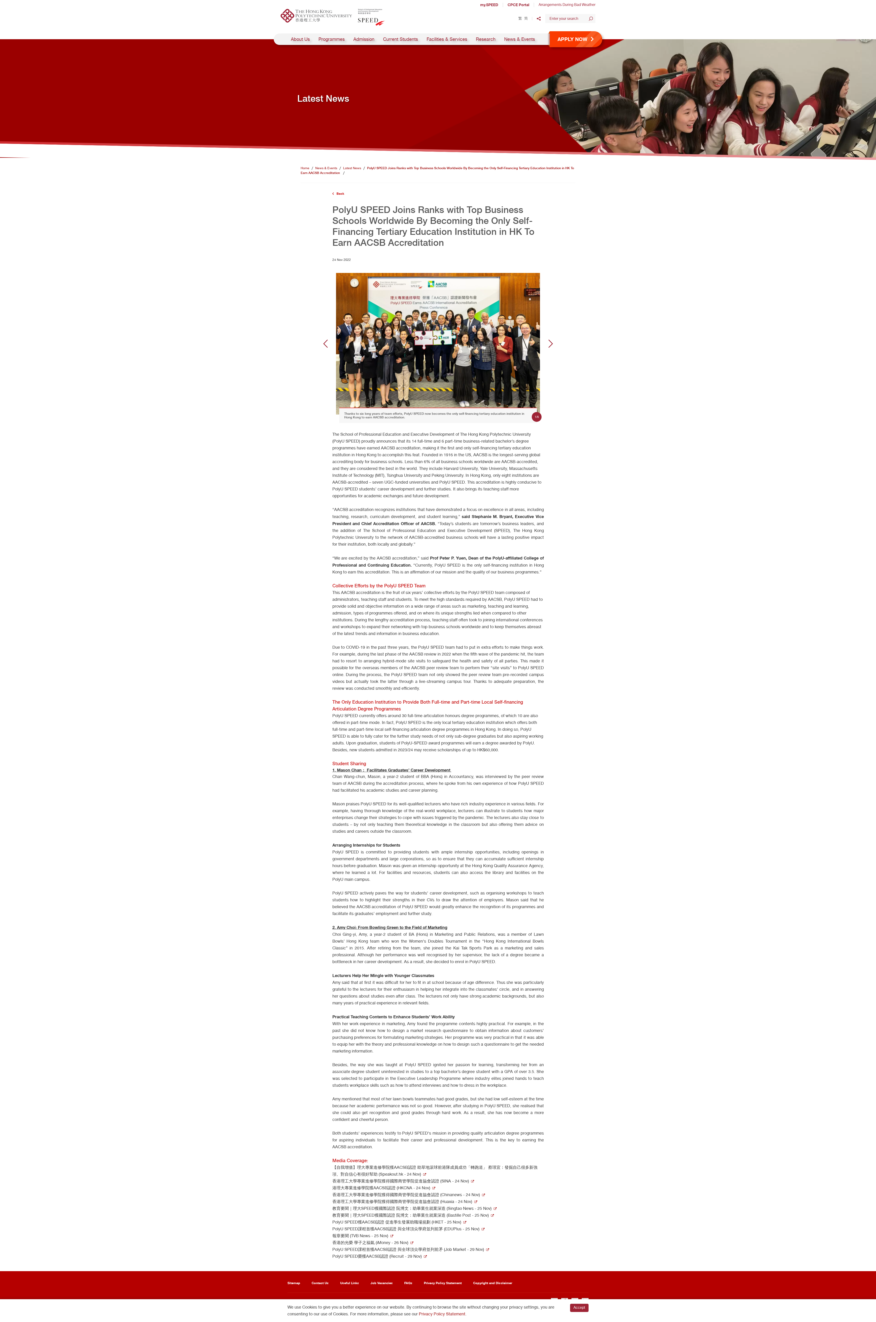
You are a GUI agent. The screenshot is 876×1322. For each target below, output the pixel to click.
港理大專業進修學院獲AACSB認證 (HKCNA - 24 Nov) (381, 1187)
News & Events (519, 39)
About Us (300, 39)
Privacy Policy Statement (443, 1283)
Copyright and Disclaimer (492, 1283)
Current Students (400, 39)
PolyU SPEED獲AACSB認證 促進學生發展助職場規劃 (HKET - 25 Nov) (396, 1222)
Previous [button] (325, 344)
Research (485, 39)
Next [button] (550, 344)
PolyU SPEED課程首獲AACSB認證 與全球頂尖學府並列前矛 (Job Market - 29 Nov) (408, 1249)
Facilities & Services (447, 39)
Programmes (331, 39)
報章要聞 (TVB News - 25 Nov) (360, 1235)
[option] (438, 344)
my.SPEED (489, 5)
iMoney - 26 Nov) (392, 1242)
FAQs (408, 1283)
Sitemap (293, 1283)
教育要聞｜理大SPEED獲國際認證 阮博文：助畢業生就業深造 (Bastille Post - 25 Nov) (410, 1215)
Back (340, 193)
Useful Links (349, 1283)
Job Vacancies (381, 1283)
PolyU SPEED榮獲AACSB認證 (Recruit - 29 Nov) (377, 1256)
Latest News (352, 168)
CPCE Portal (518, 5)
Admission (363, 39)
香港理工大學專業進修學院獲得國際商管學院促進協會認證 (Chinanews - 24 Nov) (406, 1194)
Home (305, 168)
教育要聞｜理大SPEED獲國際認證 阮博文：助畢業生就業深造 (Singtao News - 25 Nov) (412, 1208)
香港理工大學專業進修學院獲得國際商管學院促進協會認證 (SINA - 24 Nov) (400, 1181)
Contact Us (320, 1283)
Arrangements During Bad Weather (567, 5)
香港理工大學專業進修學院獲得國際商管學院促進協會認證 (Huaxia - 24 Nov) (402, 1201)
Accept (579, 1307)
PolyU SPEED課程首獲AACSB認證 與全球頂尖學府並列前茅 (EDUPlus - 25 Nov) (406, 1228)
